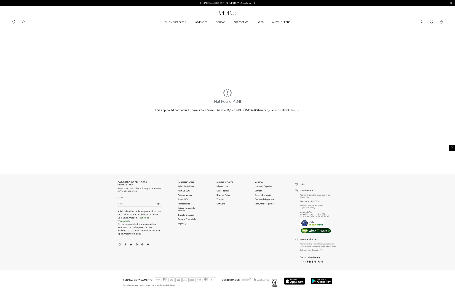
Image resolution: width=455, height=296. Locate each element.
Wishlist (220, 199)
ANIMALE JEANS (281, 22)
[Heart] (431, 22)
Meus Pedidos (222, 191)
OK (158, 204)
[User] (421, 22)
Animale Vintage (185, 195)
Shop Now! (245, 3)
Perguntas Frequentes (265, 203)
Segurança (182, 223)
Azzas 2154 (183, 199)
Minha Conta (222, 186)
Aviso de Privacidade (187, 219)
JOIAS (260, 22)
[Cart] (441, 22)
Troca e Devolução (263, 195)
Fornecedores (184, 203)
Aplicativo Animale (186, 186)
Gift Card (220, 203)
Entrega (258, 191)
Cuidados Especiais (263, 186)
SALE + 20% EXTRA (175, 22)
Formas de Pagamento (265, 199)
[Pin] (13, 22)
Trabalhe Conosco (186, 215)
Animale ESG (184, 191)
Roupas (220, 22)
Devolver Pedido (223, 195)
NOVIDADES (201, 22)
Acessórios (241, 22)
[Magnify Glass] (23, 22)
